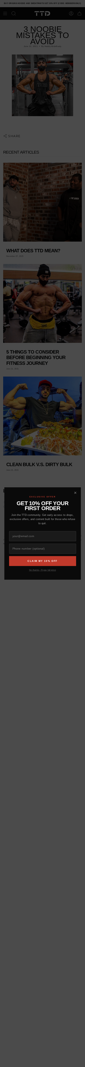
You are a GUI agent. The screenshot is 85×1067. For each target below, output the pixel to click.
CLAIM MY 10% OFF (42, 561)
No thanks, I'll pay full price (42, 570)
